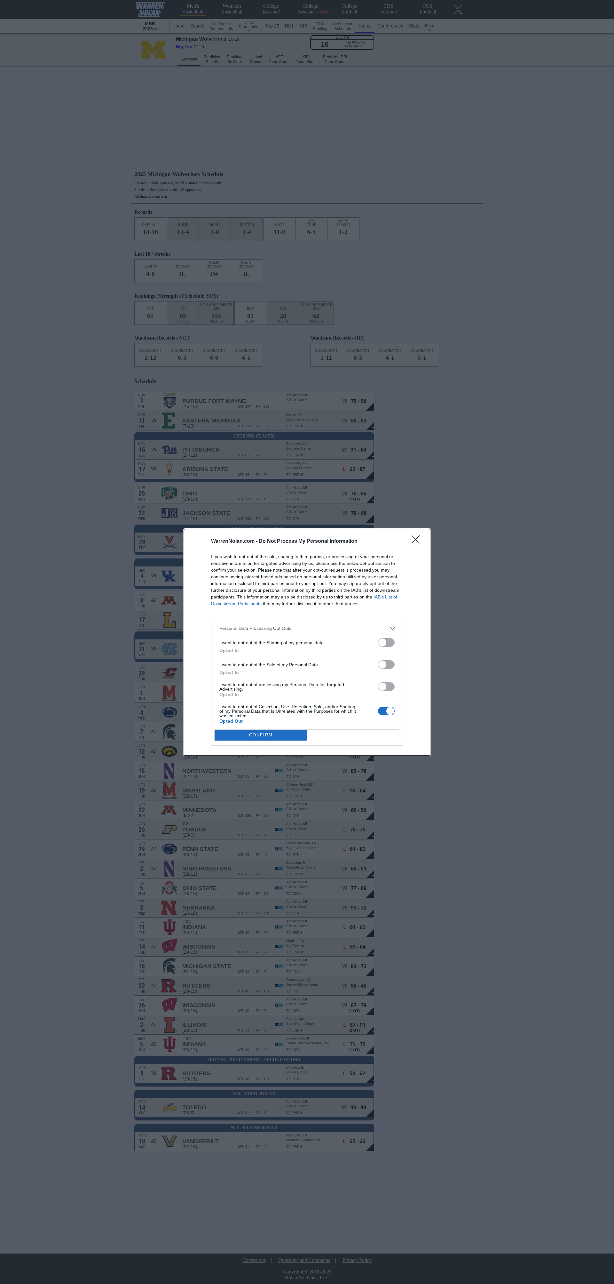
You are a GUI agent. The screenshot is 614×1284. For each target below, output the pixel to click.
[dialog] (307, 642)
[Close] (418, 541)
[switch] (386, 642)
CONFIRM (261, 735)
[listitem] (307, 628)
